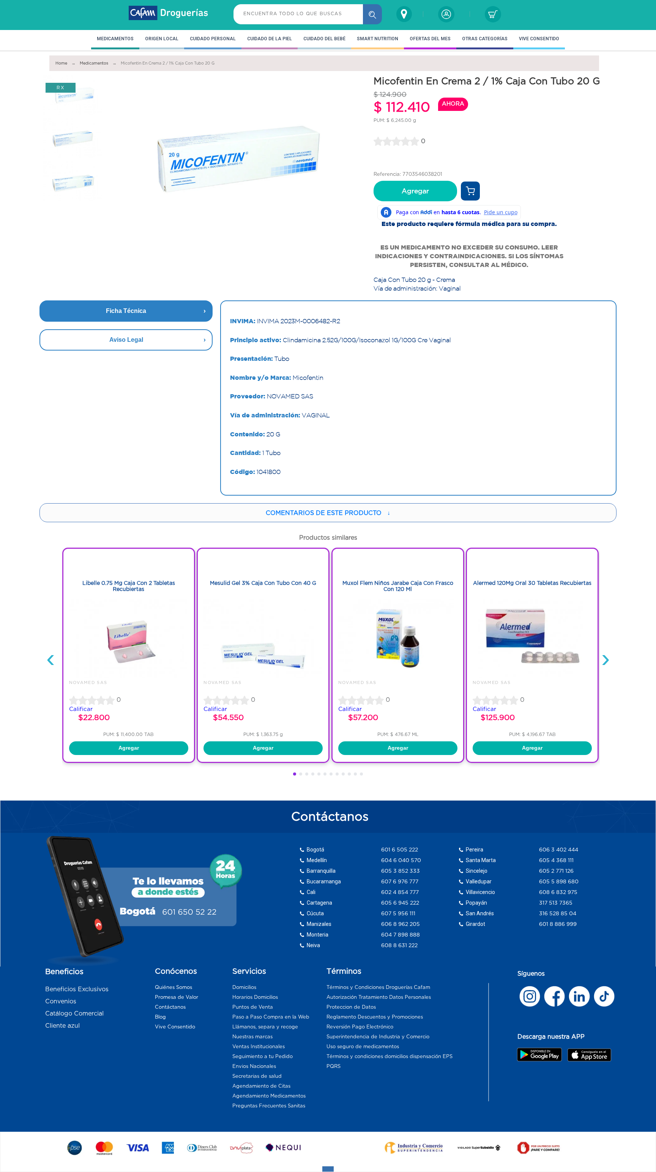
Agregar (415, 191)
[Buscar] (372, 14)
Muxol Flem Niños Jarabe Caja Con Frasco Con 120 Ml (397, 586)
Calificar (81, 709)
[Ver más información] (470, 191)
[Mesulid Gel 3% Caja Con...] (263, 676)
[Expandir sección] (328, 1169)
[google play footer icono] (541, 1054)
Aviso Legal (126, 339)
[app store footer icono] (589, 1055)
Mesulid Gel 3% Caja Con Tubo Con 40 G (263, 583)
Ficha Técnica (126, 311)
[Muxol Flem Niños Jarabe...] (397, 676)
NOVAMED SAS (88, 682)
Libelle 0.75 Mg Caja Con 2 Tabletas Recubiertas (128, 586)
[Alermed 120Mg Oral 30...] (532, 676)
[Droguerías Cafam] (168, 14)
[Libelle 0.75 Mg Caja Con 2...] (128, 676)
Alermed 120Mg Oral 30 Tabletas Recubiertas (532, 583)
